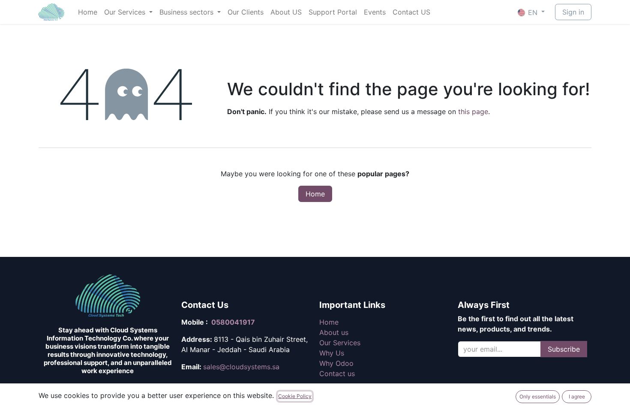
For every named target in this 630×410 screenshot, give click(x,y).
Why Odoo (336, 363)
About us (333, 332)
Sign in (573, 12)
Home (315, 194)
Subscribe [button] (564, 349)
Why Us (331, 353)
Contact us (337, 373)
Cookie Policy (295, 396)
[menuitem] (88, 12)
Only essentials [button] (537, 396)
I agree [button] (577, 396)
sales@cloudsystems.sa (241, 366)
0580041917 (233, 322)
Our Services (339, 342)
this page (473, 111)
